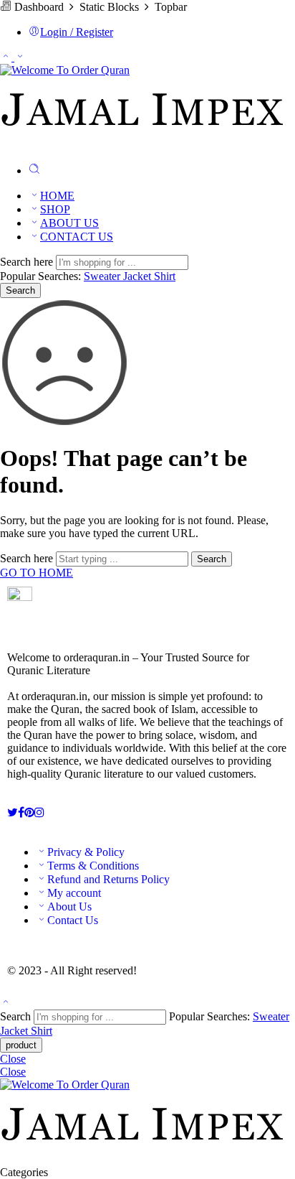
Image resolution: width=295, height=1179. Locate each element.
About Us (69, 906)
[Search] (34, 170)
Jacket (138, 276)
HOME (57, 196)
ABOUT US (69, 223)
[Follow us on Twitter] (12, 812)
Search (20, 290)
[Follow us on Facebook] (21, 812)
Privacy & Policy (86, 852)
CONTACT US (76, 236)
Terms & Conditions (93, 865)
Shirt (164, 276)
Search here (28, 262)
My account (74, 893)
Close (13, 1059)
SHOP (55, 209)
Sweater (103, 276)
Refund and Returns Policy (108, 879)
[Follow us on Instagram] (39, 812)
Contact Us (72, 920)
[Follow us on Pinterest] (29, 812)
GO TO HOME (36, 573)
